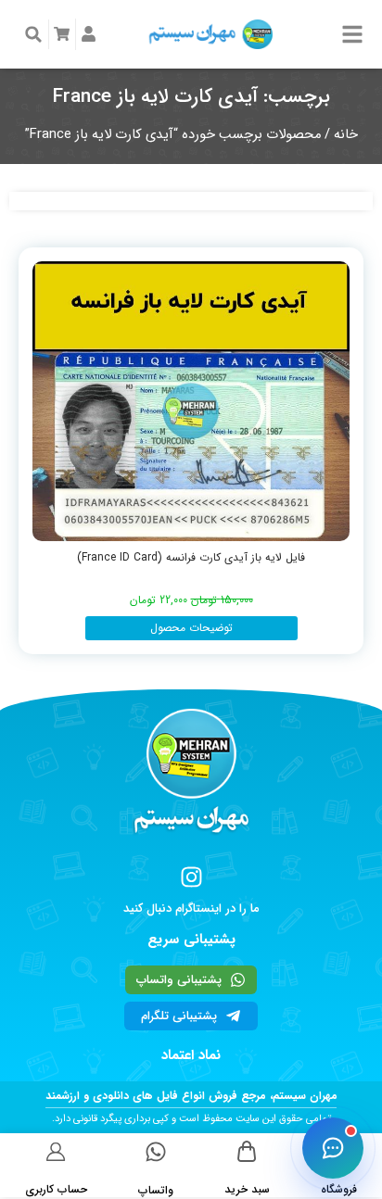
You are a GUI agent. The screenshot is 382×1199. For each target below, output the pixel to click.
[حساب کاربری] (56, 1151)
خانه (346, 134)
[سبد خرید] (247, 1151)
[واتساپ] (156, 1152)
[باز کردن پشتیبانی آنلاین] (332, 1148)
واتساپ (155, 1190)
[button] (33, 34)
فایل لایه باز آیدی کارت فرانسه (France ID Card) (191, 557)
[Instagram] (191, 877)
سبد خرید (247, 1189)
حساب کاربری (56, 1189)
